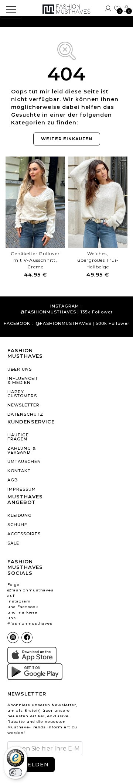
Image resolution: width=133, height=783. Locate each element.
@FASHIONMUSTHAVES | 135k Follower (66, 312)
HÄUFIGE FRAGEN (18, 437)
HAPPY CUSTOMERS (22, 393)
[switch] (15, 772)
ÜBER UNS (19, 369)
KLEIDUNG (19, 515)
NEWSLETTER (23, 405)
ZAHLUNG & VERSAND (21, 450)
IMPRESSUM (21, 489)
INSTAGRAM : (66, 306)
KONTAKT (19, 470)
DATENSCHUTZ (23, 414)
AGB (12, 479)
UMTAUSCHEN (23, 461)
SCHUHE (17, 524)
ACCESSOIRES (23, 533)
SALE (13, 543)
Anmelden (31, 764)
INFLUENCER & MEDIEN (22, 380)
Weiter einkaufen (66, 138)
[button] (119, 226)
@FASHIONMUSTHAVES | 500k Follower (82, 324)
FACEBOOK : (18, 324)
